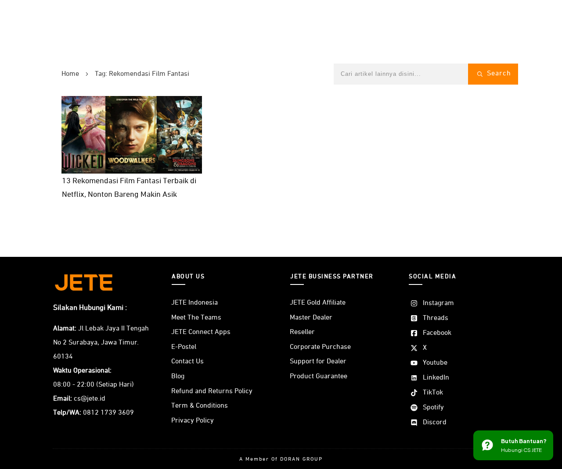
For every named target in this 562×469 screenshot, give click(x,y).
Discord (435, 422)
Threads (435, 318)
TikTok (433, 392)
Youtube (435, 362)
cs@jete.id (89, 398)
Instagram (438, 303)
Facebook (437, 333)
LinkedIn (436, 377)
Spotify (433, 407)
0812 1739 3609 (108, 412)
